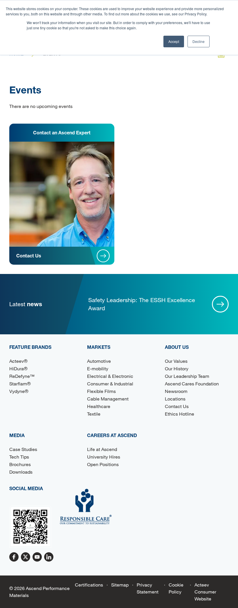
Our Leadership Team (187, 376)
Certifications (89, 584)
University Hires (103, 456)
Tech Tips (19, 456)
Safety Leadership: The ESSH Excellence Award (141, 304)
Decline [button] (198, 41)
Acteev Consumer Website (205, 591)
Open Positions (103, 464)
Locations (175, 398)
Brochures (20, 464)
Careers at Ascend (112, 435)
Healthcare (98, 406)
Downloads (21, 472)
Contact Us (177, 406)
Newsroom (176, 391)
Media (17, 435)
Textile (93, 413)
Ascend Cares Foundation (192, 383)
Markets (98, 347)
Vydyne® (18, 391)
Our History (176, 368)
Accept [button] (173, 41)
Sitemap (120, 584)
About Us (177, 347)
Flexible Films (101, 391)
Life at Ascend (102, 449)
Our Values (176, 361)
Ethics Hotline (179, 413)
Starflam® (20, 383)
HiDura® (18, 368)
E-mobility (97, 368)
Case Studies (23, 449)
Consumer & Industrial (110, 383)
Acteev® (18, 361)
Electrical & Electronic (110, 376)
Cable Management (108, 398)
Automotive (99, 361)
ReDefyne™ (22, 376)
